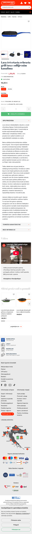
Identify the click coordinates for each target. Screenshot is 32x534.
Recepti (8, 12)
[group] (16, 34)
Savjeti (13, 12)
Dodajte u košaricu (17, 114)
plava (3, 89)
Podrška (17, 12)
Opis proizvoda (8, 120)
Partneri (3, 369)
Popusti (3, 12)
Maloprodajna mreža (7, 366)
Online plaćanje (21, 405)
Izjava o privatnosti (22, 410)
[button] (29, 304)
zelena (10, 89)
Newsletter (4, 405)
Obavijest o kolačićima (22, 513)
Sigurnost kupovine (22, 403)
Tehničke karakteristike (12, 224)
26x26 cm (4, 95)
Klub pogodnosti (5, 374)
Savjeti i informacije (6, 393)
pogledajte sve (14, 326)
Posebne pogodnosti (7, 403)
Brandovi (3, 376)
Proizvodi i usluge (22, 396)
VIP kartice (4, 371)
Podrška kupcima (6, 408)
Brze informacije (9, 230)
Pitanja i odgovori (6, 410)
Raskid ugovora (6, 414)
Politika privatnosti (22, 408)
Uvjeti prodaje (21, 393)
